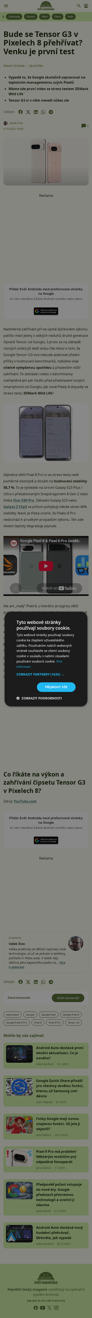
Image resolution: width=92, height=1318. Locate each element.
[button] (46, 674)
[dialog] (46, 659)
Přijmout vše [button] (56, 687)
